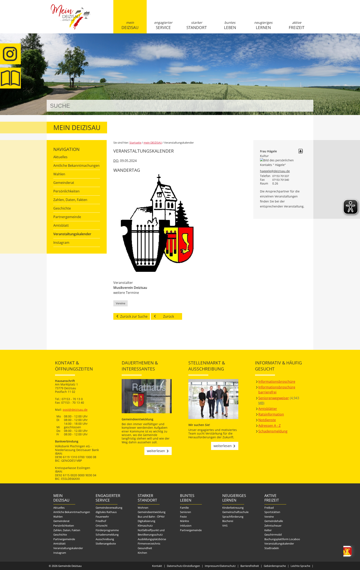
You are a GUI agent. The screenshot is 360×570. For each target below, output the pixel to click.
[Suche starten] (305, 106)
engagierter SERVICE (163, 25)
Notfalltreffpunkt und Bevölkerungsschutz (151, 532)
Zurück (168, 316)
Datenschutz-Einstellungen (183, 566)
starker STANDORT (196, 25)
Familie (184, 507)
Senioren (185, 512)
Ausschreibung (105, 539)
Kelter (268, 530)
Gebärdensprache (275, 566)
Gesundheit (145, 548)
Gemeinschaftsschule (235, 512)
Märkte (184, 521)
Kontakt (157, 566)
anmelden (308, 44)
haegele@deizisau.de (275, 171)
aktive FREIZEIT (296, 25)
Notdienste (267, 420)
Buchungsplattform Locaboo (282, 539)
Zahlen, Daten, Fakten (70, 199)
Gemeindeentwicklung (151, 512)
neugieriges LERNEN (263, 25)
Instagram (61, 242)
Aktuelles (60, 157)
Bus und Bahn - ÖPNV (151, 516)
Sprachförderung (232, 516)
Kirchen (142, 553)
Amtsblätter (267, 408)
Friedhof (101, 521)
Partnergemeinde (67, 217)
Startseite (70, 20)
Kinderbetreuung (233, 507)
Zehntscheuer (272, 525)
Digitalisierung (146, 521)
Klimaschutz (145, 525)
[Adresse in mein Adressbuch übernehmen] (301, 152)
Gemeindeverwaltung (109, 507)
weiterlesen (156, 451)
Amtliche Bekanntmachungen (76, 165)
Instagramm (10, 53)
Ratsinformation (271, 414)
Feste (183, 516)
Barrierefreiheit (249, 566)
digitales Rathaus (106, 512)
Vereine (120, 303)
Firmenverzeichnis (149, 543)
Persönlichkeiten (66, 191)
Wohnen (143, 507)
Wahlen (59, 174)
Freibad (269, 507)
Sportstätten (272, 512)
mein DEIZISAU (130, 25)
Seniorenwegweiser (273, 398)
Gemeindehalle (273, 521)
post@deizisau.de (75, 410)
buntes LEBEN (230, 25)
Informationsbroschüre (276, 381)
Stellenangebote (106, 543)
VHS (225, 525)
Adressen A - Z (269, 425)
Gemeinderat (63, 182)
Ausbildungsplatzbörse (152, 539)
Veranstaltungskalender (72, 234)
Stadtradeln (271, 548)
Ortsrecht (102, 525)
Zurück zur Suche (134, 316)
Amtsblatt (10, 78)
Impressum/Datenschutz (220, 566)
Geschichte (62, 208)
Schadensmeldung (273, 431)
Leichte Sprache (300, 566)
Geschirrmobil (273, 534)
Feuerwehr (102, 516)
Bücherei (227, 521)
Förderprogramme (107, 530)
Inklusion (185, 525)
